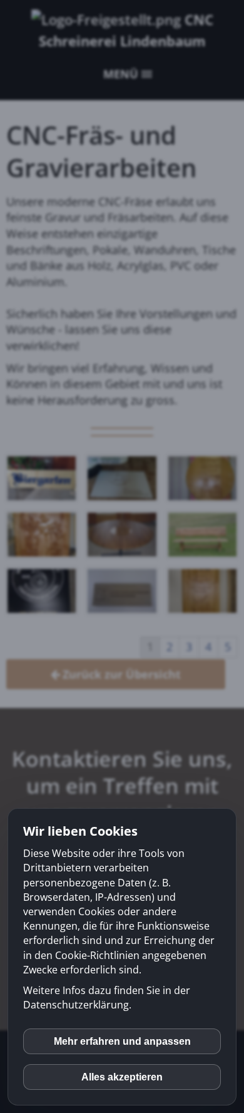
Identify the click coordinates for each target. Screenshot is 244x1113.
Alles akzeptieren (122, 1077)
